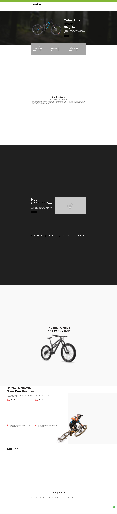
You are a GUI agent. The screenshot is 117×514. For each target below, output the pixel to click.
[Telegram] (85, 1)
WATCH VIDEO (16, 448)
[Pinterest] (83, 1)
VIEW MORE (34, 211)
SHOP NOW (40, 211)
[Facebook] (81, 1)
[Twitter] (82, 1)
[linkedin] (84, 1)
